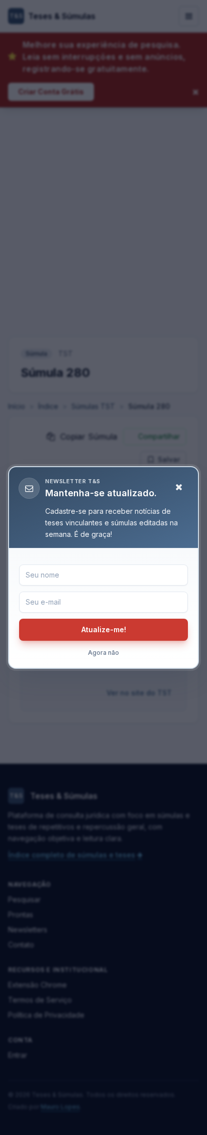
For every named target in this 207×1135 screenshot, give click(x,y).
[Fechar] (179, 487)
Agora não (103, 652)
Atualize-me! (103, 629)
